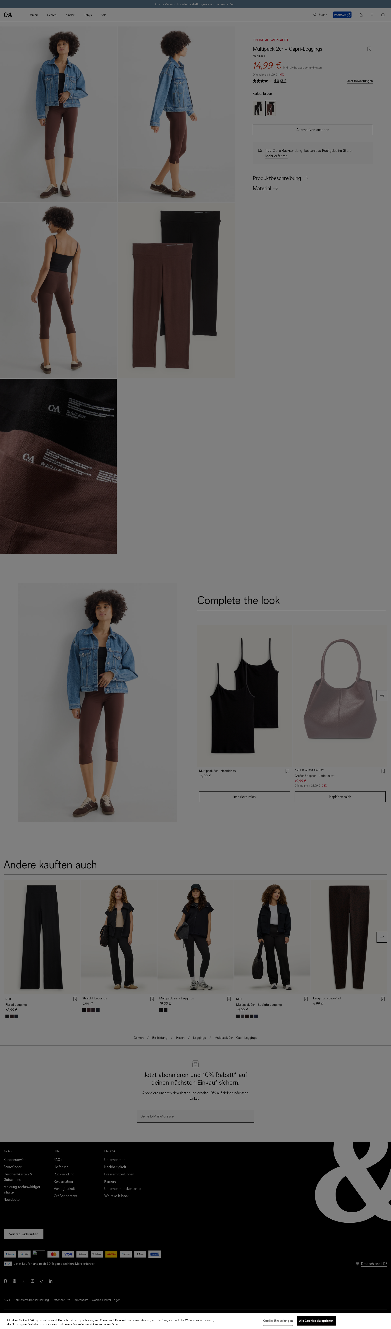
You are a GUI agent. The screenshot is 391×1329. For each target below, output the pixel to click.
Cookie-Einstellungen (278, 1320)
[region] (195, 1321)
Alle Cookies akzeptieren (316, 1320)
